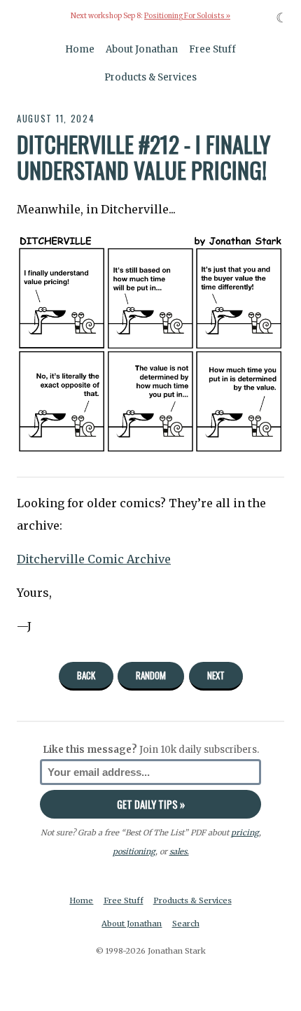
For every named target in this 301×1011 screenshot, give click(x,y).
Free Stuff (212, 49)
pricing (245, 832)
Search (186, 923)
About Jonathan (142, 49)
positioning (134, 851)
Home (79, 49)
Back (86, 675)
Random (151, 675)
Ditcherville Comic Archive (94, 559)
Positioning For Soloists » (187, 16)
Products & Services (150, 77)
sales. (179, 851)
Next (216, 675)
